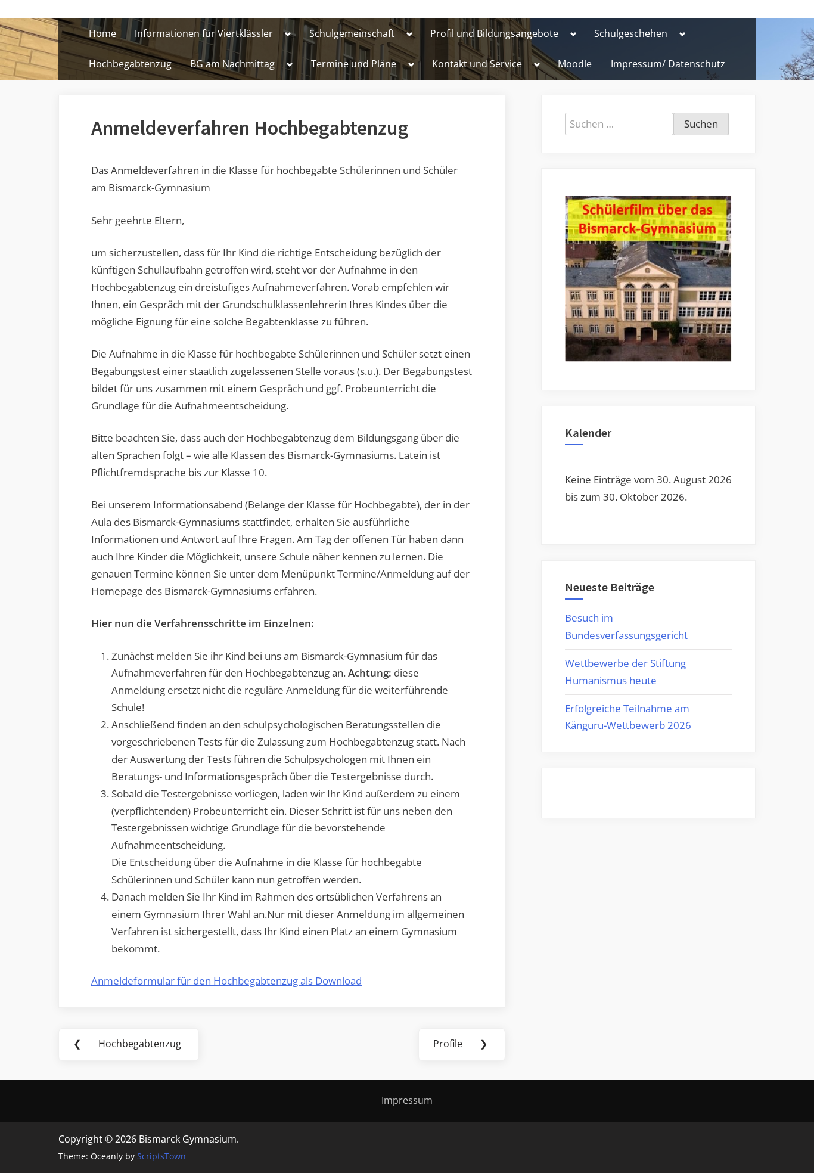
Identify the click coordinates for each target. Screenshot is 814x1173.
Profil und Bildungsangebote (494, 33)
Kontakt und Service (477, 63)
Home (102, 33)
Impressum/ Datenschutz (668, 63)
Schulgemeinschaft (351, 33)
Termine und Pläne (353, 63)
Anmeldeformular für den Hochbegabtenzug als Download (226, 981)
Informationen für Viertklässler (204, 33)
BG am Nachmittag (232, 63)
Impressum (407, 1100)
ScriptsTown (161, 1156)
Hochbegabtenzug (130, 63)
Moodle (575, 63)
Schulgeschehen (630, 33)
